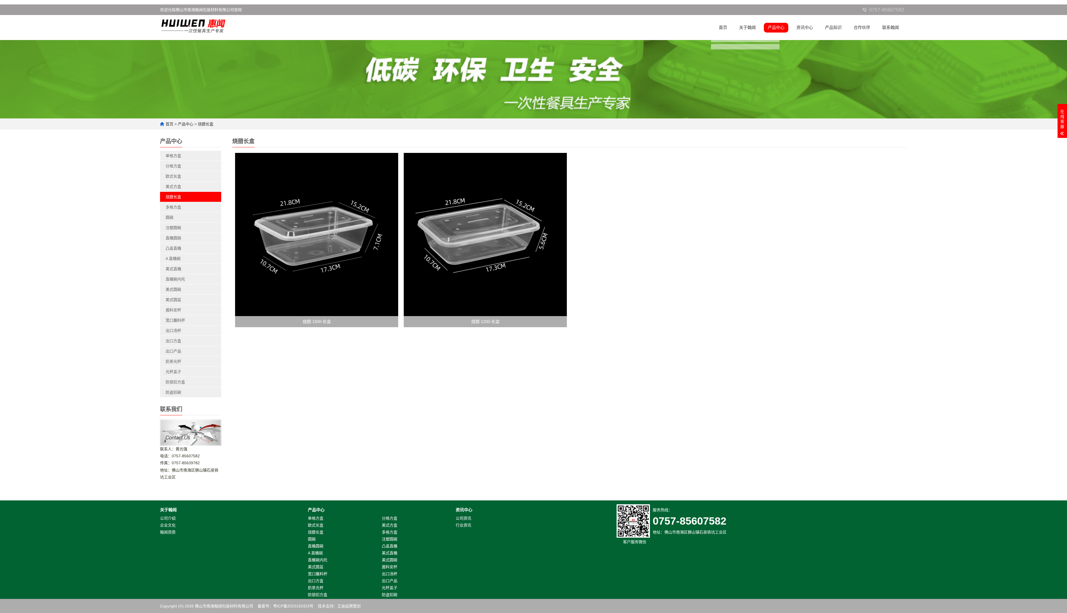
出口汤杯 (173, 330)
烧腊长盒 (205, 124)
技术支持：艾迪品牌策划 (339, 606)
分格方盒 (173, 166)
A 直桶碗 (173, 258)
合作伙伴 (862, 27)
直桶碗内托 (175, 279)
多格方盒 (173, 207)
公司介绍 (168, 518)
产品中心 (776, 27)
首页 (723, 27)
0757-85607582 (886, 10)
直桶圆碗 (173, 238)
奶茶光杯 (173, 361)
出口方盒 (173, 341)
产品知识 (833, 27)
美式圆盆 (173, 299)
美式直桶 (173, 269)
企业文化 (168, 525)
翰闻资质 (168, 532)
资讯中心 (804, 27)
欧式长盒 (173, 176)
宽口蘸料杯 (175, 320)
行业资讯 (463, 525)
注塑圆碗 (173, 227)
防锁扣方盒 (175, 382)
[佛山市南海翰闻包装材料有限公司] (193, 24)
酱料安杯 (173, 310)
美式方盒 (173, 186)
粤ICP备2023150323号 (293, 606)
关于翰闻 (747, 27)
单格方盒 (173, 155)
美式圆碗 (173, 289)
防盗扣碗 (173, 392)
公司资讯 (463, 518)
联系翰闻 (890, 27)
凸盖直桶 (173, 248)
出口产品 (173, 351)
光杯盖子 (173, 371)
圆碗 (169, 217)
